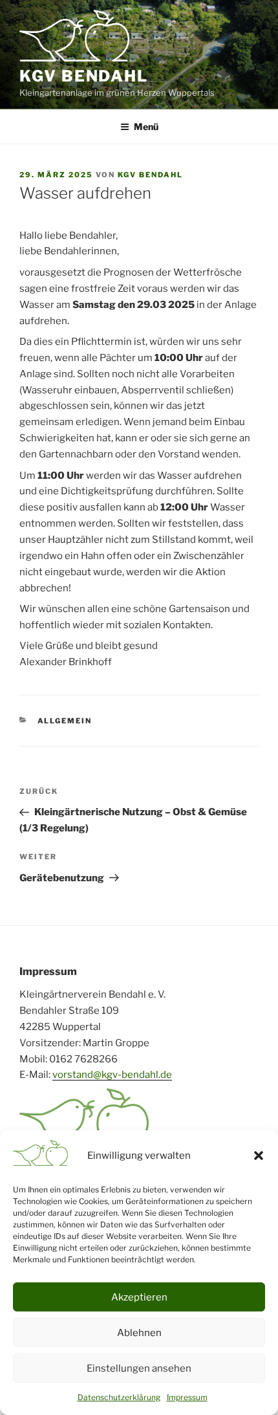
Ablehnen (139, 1333)
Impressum (187, 1397)
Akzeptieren (139, 1297)
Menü (146, 126)
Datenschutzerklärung (119, 1397)
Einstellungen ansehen (139, 1368)
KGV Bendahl (83, 76)
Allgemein (64, 720)
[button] (258, 1155)
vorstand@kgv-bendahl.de (112, 1074)
